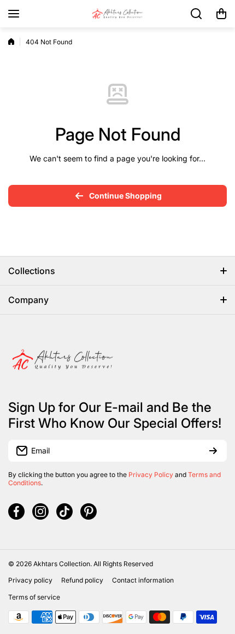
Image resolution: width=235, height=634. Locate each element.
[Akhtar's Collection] (117, 14)
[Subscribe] (213, 451)
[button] (221, 13)
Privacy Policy (150, 474)
